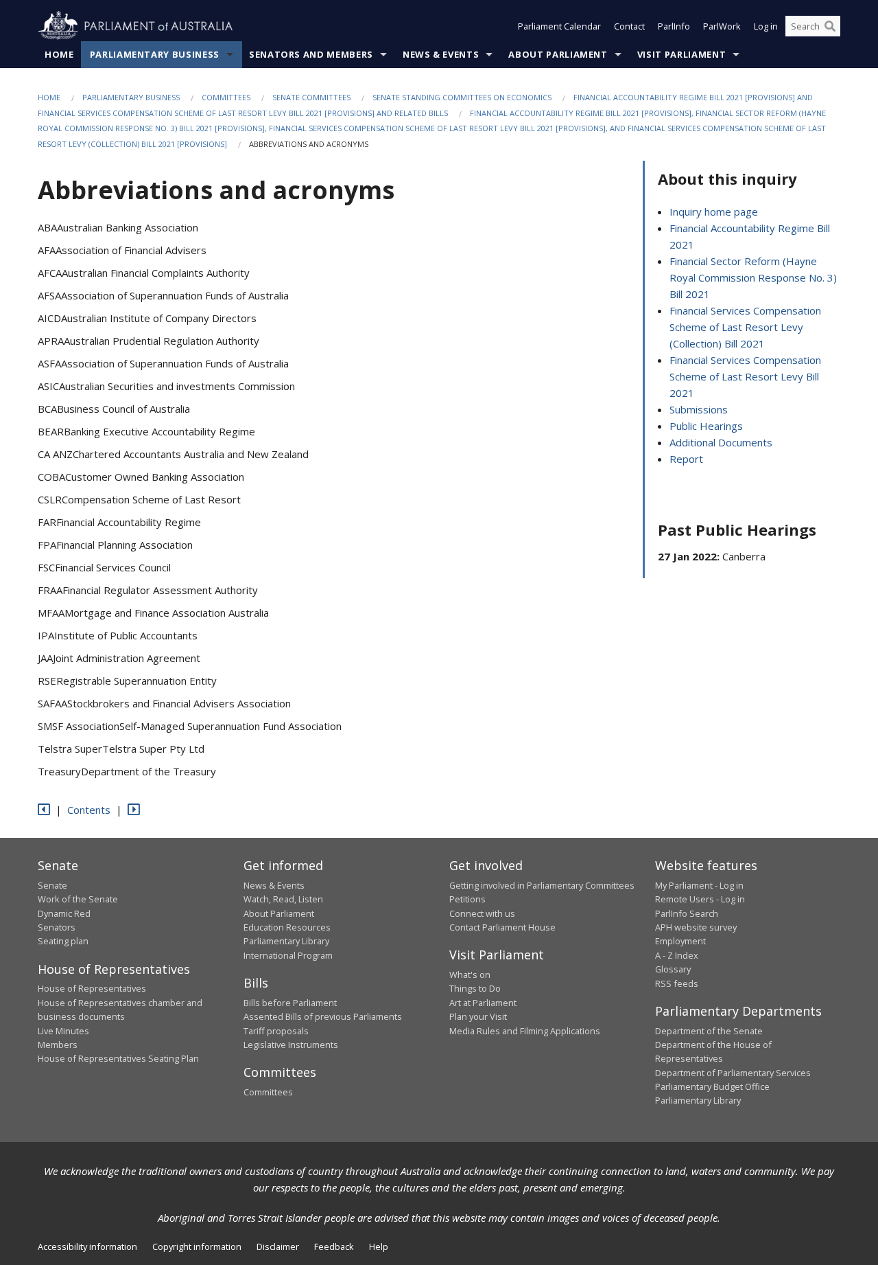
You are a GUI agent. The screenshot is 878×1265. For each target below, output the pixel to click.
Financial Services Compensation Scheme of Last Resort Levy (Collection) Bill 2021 (745, 327)
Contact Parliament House (502, 927)
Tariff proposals (276, 1031)
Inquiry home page (713, 211)
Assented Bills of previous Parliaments (323, 1016)
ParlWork (722, 26)
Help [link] (378, 1246)
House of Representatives (92, 988)
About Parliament (557, 54)
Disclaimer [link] (278, 1246)
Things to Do (475, 988)
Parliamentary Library (286, 941)
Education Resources (287, 927)
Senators (56, 927)
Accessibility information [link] (87, 1246)
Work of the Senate (78, 899)
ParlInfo (674, 26)
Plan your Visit (478, 1016)
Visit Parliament (681, 54)
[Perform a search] (830, 26)
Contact (629, 26)
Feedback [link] (334, 1246)
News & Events (441, 54)
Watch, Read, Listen (283, 899)
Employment (680, 941)
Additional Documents (720, 442)
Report (686, 459)
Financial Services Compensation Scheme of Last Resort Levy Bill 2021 (745, 376)
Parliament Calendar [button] (559, 26)
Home (59, 54)
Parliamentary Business (155, 54)
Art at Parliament (483, 1002)
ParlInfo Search (686, 913)
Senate (52, 885)
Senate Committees (311, 97)
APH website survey (696, 927)
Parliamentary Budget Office (712, 1086)
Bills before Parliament (290, 1002)
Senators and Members (311, 54)
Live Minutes (63, 1031)
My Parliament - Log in (699, 885)
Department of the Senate (709, 1031)
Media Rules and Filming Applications (524, 1031)
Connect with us (482, 913)
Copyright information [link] (196, 1246)
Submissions (698, 409)
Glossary (673, 969)
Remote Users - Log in (700, 899)
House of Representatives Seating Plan (118, 1058)
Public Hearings (706, 426)
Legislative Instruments (291, 1044)
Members (58, 1044)
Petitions (467, 899)
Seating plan (63, 941)
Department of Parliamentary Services (733, 1073)
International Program (288, 955)
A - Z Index (676, 955)
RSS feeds (676, 983)
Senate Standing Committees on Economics (461, 97)
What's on (469, 974)
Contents (88, 810)
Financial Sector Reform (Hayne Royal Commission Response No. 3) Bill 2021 (753, 277)
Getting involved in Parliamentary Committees (541, 885)
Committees (226, 97)
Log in (766, 26)
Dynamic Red (64, 913)
